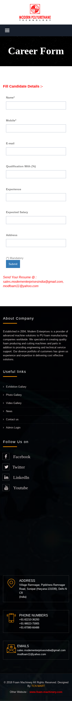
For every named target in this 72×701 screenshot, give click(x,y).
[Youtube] (5, 487)
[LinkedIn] (5, 477)
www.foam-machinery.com (46, 691)
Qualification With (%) (21, 166)
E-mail (10, 143)
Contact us (12, 419)
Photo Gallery (14, 394)
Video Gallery (14, 403)
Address (11, 235)
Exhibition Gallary (16, 386)
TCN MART (38, 685)
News (9, 411)
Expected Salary (17, 212)
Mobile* (11, 120)
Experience (13, 189)
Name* (10, 97)
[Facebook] (5, 456)
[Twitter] (5, 466)
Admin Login (13, 427)
